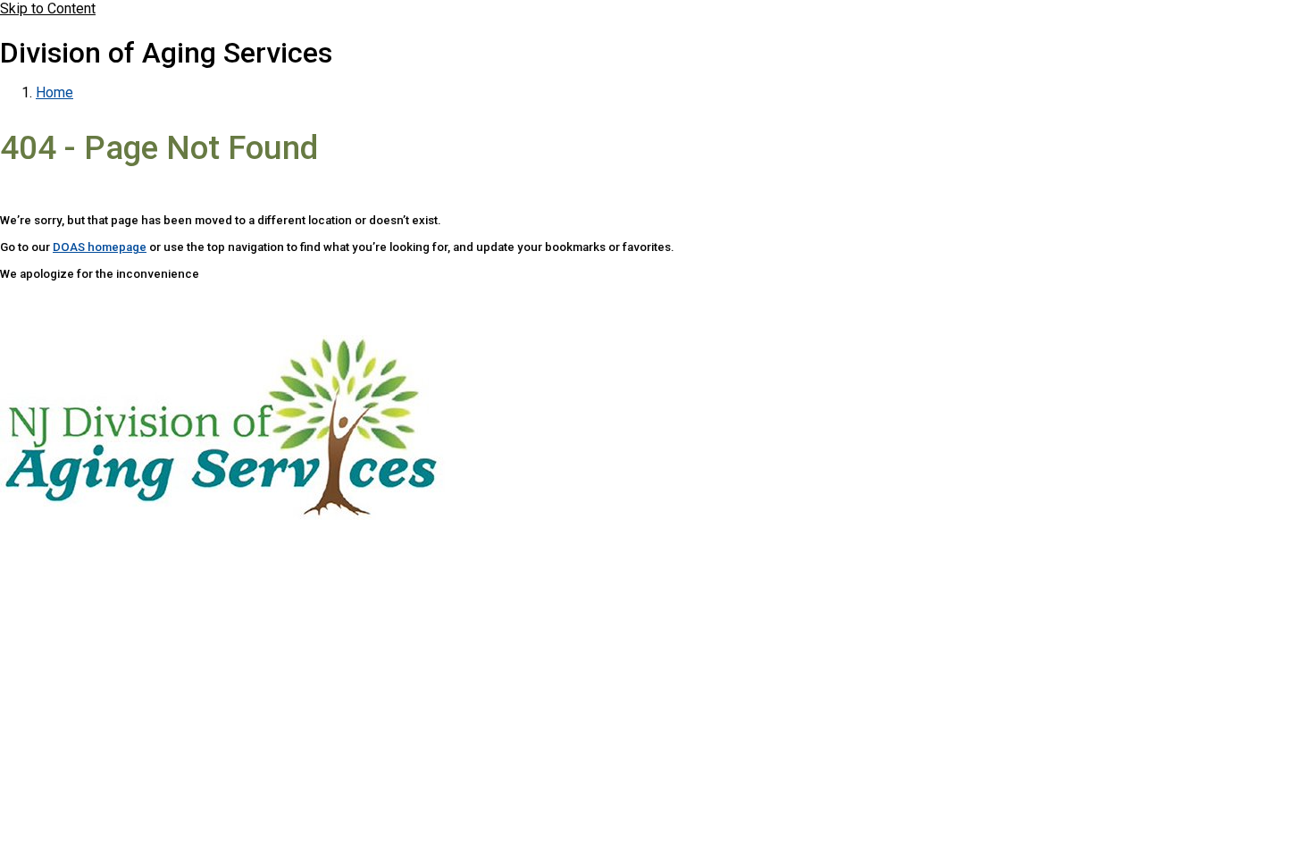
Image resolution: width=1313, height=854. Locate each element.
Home (54, 92)
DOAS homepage (99, 247)
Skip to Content (48, 8)
